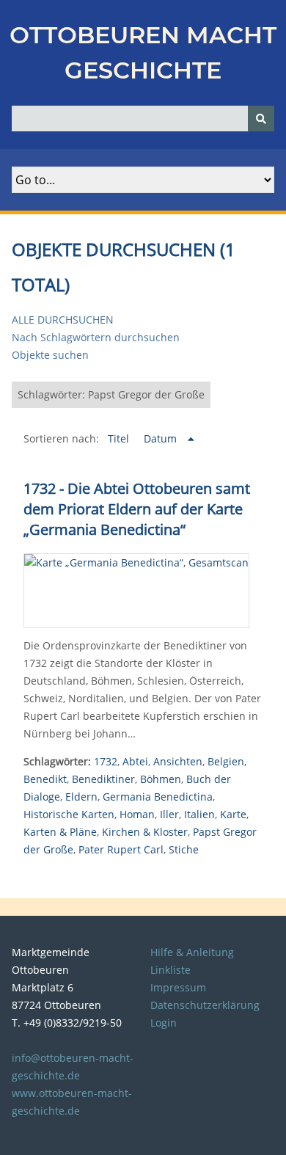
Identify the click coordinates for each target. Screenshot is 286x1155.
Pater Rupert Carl (121, 849)
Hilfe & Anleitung (192, 952)
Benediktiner (103, 779)
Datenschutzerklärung (205, 1005)
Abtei (135, 761)
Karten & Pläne (60, 832)
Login (163, 1023)
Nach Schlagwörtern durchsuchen (96, 337)
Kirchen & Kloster (145, 832)
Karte (233, 814)
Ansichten (177, 761)
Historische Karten (68, 814)
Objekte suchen (50, 355)
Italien (199, 814)
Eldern (81, 797)
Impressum (178, 987)
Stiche (184, 849)
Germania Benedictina (158, 797)
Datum (162, 438)
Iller (169, 814)
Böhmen (160, 779)
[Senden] (261, 118)
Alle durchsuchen (63, 320)
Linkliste (170, 970)
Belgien (226, 761)
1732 (105, 761)
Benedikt (45, 779)
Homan (137, 814)
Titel (120, 438)
